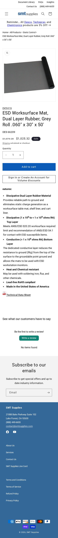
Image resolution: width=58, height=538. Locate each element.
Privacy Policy (12, 500)
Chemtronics (14, 25)
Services (10, 452)
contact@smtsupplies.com (19, 426)
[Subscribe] (48, 393)
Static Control (29, 32)
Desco (28, 22)
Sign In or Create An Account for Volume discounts (29, 179)
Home (5, 32)
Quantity (7, 148)
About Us (10, 445)
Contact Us (31, 6)
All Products (15, 32)
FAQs (40, 2)
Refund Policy (12, 493)
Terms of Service (13, 487)
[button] (6, 13)
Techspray (39, 22)
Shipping (6, 143)
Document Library (26, 2)
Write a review (29, 338)
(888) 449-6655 (47, 6)
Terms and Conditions (16, 480)
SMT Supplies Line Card (17, 466)
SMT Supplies (33, 532)
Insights (50, 2)
